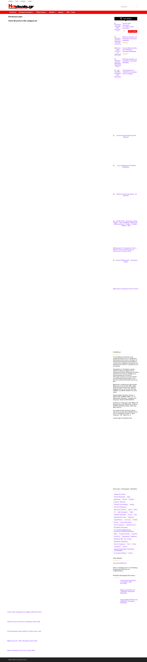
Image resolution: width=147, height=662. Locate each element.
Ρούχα (134, 544)
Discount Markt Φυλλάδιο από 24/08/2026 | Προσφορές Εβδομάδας (129, 49)
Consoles (131, 499)
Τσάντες (124, 546)
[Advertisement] (126, 107)
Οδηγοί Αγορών (40, 12)
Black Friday (117, 499)
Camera (124, 499)
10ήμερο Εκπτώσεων (119, 494)
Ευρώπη (116, 522)
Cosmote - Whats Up (119, 502)
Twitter (16, 1)
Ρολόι (128, 544)
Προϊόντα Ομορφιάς (119, 544)
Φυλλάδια (52, 12)
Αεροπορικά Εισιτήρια (120, 517)
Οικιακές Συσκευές (124, 534)
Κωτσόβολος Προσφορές (121, 527)
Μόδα (115, 534)
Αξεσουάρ (131, 517)
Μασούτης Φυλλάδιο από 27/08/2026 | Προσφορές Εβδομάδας (129, 38)
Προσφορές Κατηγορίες (26, 12)
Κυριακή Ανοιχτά (131, 525)
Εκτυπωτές (128, 519)
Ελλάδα (135, 519)
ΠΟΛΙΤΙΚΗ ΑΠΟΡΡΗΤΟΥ (120, 563)
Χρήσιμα (60, 12)
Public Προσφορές (123, 512)
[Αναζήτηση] (136, 6)
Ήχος (135, 514)
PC (115, 512)
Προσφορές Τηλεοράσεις (121, 541)
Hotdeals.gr (13, 12)
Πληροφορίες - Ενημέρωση (129, 536)
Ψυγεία (130, 553)
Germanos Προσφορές (120, 507)
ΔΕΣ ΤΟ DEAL (132, 31)
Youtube (30, 1)
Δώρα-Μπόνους (118, 519)
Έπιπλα (130, 514)
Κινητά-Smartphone (126, 522)
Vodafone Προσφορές (120, 514)
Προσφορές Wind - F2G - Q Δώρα (122, 539)
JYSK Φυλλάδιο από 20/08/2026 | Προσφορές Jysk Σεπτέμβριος (129, 72)
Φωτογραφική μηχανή (120, 553)
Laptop (130, 509)
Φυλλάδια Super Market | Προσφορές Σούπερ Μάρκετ (124, 549)
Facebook (10, 1)
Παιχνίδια (134, 534)
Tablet (131, 512)
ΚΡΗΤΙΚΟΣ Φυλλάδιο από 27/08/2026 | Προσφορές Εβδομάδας (129, 60)
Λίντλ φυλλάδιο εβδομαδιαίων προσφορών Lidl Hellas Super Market (124, 530)
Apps (128, 496)
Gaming (132, 504)
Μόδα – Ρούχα (71, 12)
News (135, 509)
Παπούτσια (117, 536)
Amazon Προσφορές (119, 496)
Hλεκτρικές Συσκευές (120, 509)
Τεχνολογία (117, 546)
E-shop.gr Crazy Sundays (121, 504)
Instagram (23, 1)
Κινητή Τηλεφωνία (119, 525)
